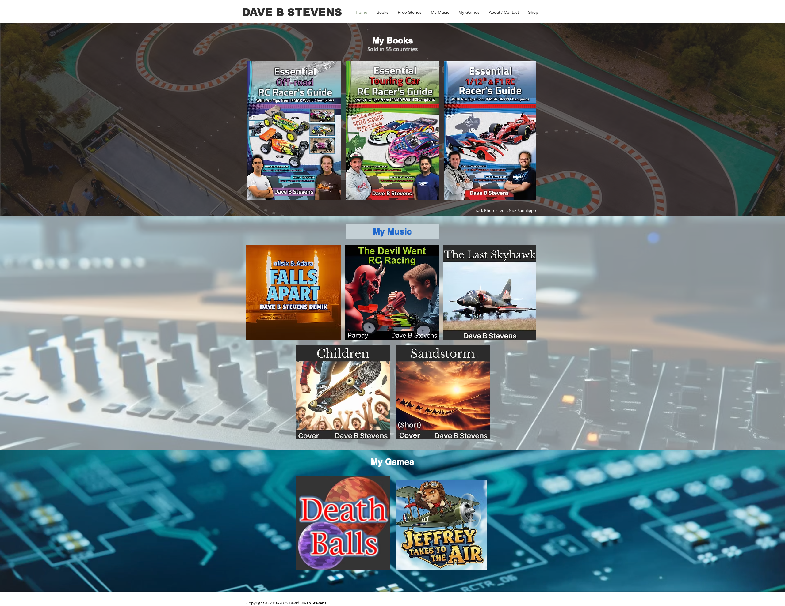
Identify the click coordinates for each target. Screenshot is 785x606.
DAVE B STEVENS (292, 12)
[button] (382, 12)
